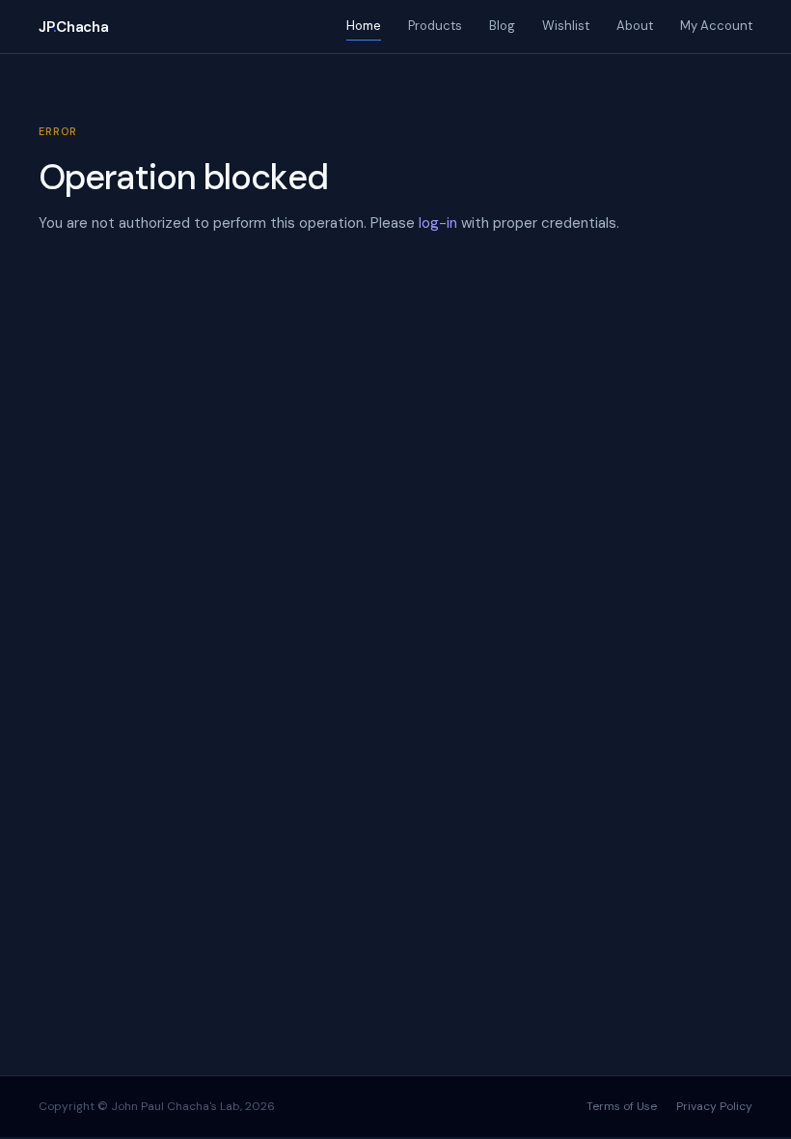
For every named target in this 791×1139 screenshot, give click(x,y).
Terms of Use (621, 1106)
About (634, 25)
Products (435, 25)
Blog (502, 25)
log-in (438, 223)
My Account (716, 25)
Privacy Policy (714, 1106)
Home (363, 25)
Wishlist (565, 25)
